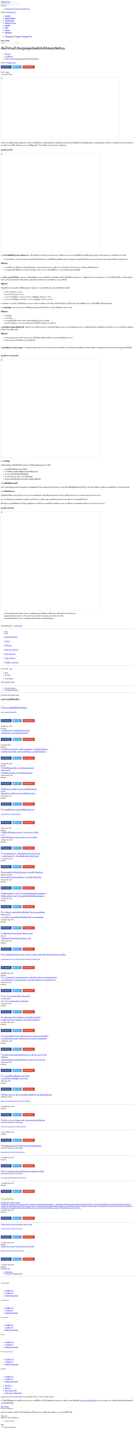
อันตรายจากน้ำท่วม (11, 650)
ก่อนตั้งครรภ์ (9, 1291)
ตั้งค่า (12, 1403)
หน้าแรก (8, 54)
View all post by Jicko (8, 682)
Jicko (7, 72)
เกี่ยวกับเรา (8, 32)
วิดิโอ (6, 28)
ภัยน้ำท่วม (8, 645)
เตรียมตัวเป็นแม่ (10, 18)
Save (2, 1424)
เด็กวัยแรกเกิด (9, 21)
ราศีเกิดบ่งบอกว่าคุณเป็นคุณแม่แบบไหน (14, 733)
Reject (3, 1407)
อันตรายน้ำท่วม (10, 654)
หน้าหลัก (7, 16)
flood (6, 633)
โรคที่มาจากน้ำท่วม (11, 662)
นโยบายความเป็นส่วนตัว (13, 1393)
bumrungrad (18, 626)
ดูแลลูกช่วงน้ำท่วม (11, 637)
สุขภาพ (7, 30)
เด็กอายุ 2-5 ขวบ (10, 23)
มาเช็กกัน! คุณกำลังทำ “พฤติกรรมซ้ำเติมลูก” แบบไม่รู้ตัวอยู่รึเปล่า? (24, 752)
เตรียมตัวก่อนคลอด (11, 1296)
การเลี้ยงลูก (9, 56)
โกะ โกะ (8, 675)
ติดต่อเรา (8, 1388)
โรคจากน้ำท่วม (10, 658)
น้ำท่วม (7, 641)
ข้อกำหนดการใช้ (11, 1390)
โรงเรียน (7, 25)
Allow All (4, 1416)
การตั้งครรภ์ (9, 1293)
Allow (7, 1407)
